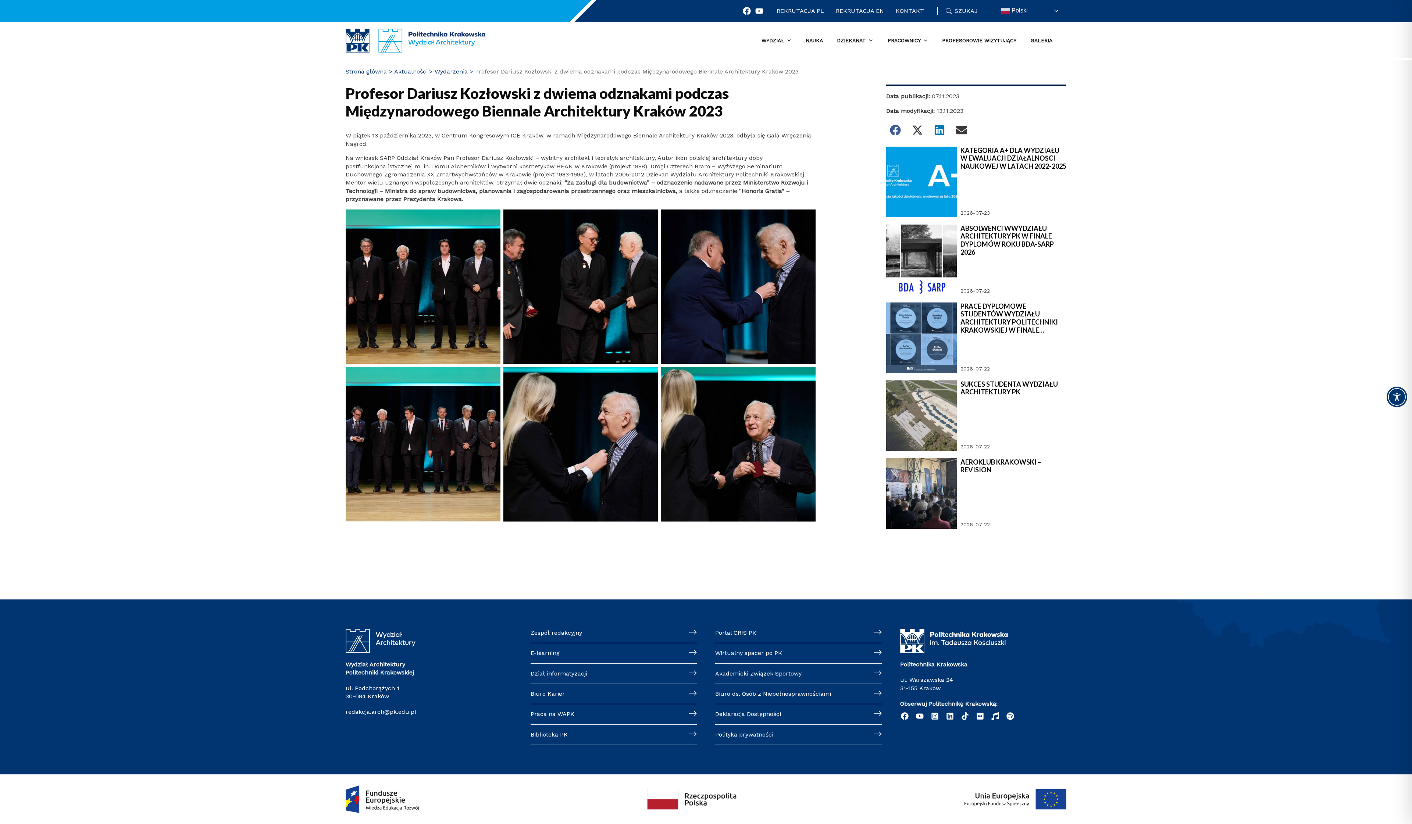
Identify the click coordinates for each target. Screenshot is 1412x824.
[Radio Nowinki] (995, 716)
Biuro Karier (548, 693)
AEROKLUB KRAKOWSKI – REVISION (1000, 466)
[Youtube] (759, 11)
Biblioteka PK (549, 734)
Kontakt (910, 10)
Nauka (814, 40)
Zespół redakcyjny (556, 632)
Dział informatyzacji (559, 673)
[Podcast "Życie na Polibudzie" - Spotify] (1010, 716)
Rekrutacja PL (800, 10)
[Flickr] (980, 716)
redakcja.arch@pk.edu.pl (381, 711)
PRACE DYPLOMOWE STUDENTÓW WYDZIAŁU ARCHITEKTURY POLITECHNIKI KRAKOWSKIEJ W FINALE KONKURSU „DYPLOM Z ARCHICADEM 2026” (1009, 318)
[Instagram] (934, 716)
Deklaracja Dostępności (748, 713)
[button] (895, 130)
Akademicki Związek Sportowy (758, 673)
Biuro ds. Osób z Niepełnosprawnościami (773, 693)
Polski (1019, 10)
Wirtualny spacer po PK (748, 652)
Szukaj (966, 10)
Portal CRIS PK (735, 632)
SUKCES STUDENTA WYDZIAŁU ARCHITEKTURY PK (1009, 388)
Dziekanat (851, 40)
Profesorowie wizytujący (979, 40)
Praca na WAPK (552, 713)
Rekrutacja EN (860, 10)
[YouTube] (919, 716)
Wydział (773, 40)
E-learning (545, 652)
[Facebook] (747, 11)
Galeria (1041, 40)
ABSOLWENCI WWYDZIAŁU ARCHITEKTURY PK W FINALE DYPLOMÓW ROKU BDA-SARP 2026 (1007, 240)
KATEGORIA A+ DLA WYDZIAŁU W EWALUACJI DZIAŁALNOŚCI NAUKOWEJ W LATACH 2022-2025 (1013, 158)
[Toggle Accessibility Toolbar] (1396, 396)
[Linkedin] (950, 716)
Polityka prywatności (744, 734)
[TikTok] (965, 716)
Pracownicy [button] (904, 40)
